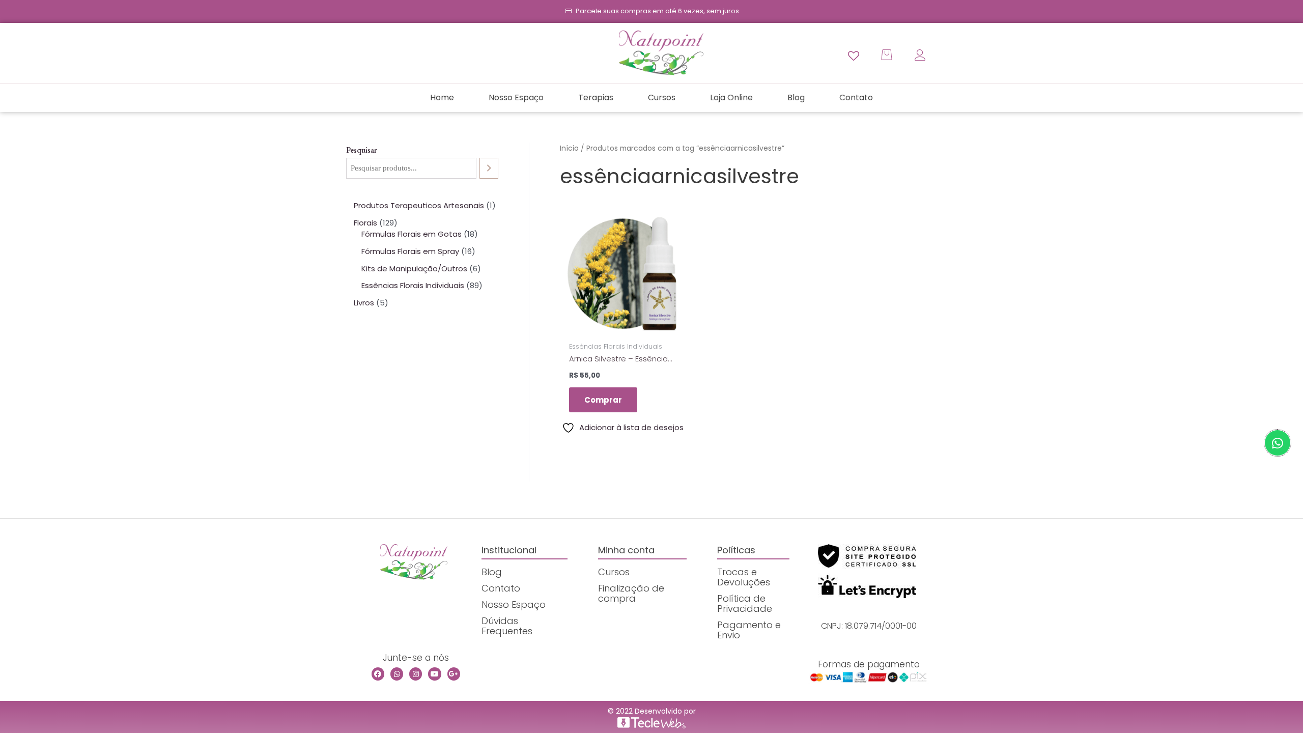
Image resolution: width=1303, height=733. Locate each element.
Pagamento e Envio (749, 629)
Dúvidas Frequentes (506, 625)
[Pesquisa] (488, 168)
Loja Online (731, 97)
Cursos (661, 97)
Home (442, 97)
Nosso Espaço (516, 97)
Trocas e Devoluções (743, 577)
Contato (856, 97)
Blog (796, 97)
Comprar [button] (603, 399)
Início (569, 148)
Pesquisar (361, 150)
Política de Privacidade (744, 603)
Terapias (595, 97)
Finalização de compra (631, 593)
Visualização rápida (623, 327)
